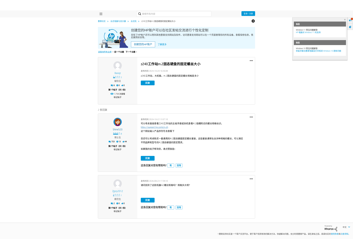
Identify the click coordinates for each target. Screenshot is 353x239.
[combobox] (173, 14)
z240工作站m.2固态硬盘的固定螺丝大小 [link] (158, 21)
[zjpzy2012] (117, 183)
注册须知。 (345, 234)
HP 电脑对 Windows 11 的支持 (308, 32)
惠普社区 (102, 21)
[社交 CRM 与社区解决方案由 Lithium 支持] (331, 228)
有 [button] (171, 165)
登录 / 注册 (248, 13)
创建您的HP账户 (143, 44)
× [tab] (345, 19)
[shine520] (117, 122)
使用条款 (335, 234)
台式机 (134, 21)
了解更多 (162, 44)
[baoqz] (117, 65)
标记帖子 (117, 97)
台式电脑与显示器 (118, 21)
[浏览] (100, 13)
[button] (251, 60)
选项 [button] (253, 21)
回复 (147, 82)
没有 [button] (179, 165)
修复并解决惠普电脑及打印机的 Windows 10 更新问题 (318, 51)
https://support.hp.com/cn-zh (154, 127)
